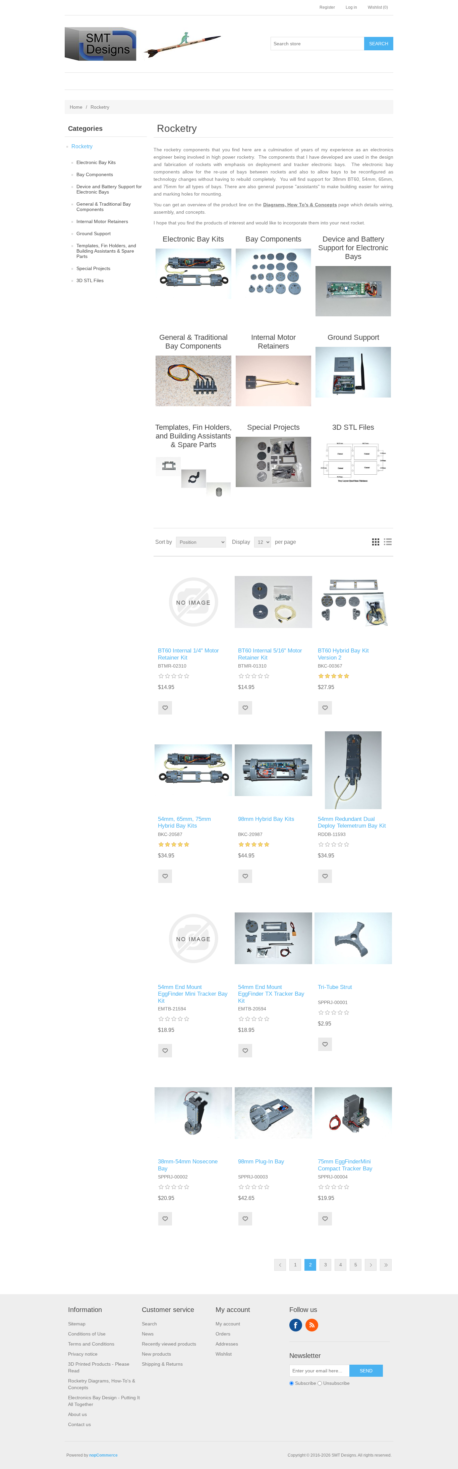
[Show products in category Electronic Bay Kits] (193, 274)
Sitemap (76, 1323)
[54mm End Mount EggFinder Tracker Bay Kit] (273, 938)
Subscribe (305, 1383)
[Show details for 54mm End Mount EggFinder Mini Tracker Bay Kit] (193, 938)
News (148, 1333)
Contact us (79, 1424)
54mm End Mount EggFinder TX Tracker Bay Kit (271, 994)
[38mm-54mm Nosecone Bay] (193, 1113)
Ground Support (93, 233)
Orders (223, 1333)
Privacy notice (83, 1354)
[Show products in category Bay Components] (273, 274)
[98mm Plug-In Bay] (273, 1113)
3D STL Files (90, 280)
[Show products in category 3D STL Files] (353, 462)
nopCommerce (103, 1455)
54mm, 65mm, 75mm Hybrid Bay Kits (184, 822)
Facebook (295, 1325)
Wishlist (224, 1354)
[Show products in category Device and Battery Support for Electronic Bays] (353, 291)
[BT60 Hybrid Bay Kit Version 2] (353, 602)
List (388, 542)
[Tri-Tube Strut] (353, 938)
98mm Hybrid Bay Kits (266, 819)
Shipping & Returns (162, 1364)
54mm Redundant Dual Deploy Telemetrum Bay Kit (352, 822)
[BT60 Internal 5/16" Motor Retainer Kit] (273, 602)
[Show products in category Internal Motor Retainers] (273, 381)
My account (228, 1323)
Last (386, 1265)
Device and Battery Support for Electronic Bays (109, 189)
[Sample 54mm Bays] (193, 770)
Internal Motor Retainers (102, 221)
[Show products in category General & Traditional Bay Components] (193, 381)
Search (149, 1323)
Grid (375, 542)
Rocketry (82, 146)
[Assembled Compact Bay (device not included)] (353, 1113)
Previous (280, 1265)
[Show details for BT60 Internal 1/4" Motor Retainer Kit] (193, 602)
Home (76, 107)
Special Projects (93, 268)
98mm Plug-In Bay (261, 1161)
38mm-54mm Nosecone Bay (188, 1164)
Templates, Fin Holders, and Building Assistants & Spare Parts (106, 251)
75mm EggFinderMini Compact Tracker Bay (345, 1164)
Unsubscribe (336, 1383)
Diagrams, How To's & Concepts (300, 204)
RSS (311, 1325)
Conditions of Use (87, 1333)
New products (156, 1354)
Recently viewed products (169, 1344)
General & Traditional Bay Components (103, 206)
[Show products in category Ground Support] (353, 372)
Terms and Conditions (91, 1344)
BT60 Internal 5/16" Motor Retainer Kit (270, 654)
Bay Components (94, 174)
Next (371, 1265)
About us (77, 1414)
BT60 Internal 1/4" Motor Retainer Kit (188, 654)
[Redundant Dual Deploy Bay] (273, 770)
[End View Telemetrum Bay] (353, 770)
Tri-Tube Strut (335, 987)
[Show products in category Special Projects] (273, 462)
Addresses (227, 1344)
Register (327, 7)
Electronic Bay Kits (96, 162)
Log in (351, 7)
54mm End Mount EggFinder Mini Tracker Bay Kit (193, 994)
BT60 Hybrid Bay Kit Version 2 (343, 654)
